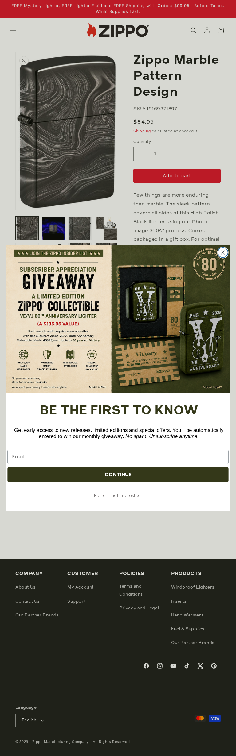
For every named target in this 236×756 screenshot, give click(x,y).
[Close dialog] (223, 252)
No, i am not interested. (118, 495)
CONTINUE (118, 474)
